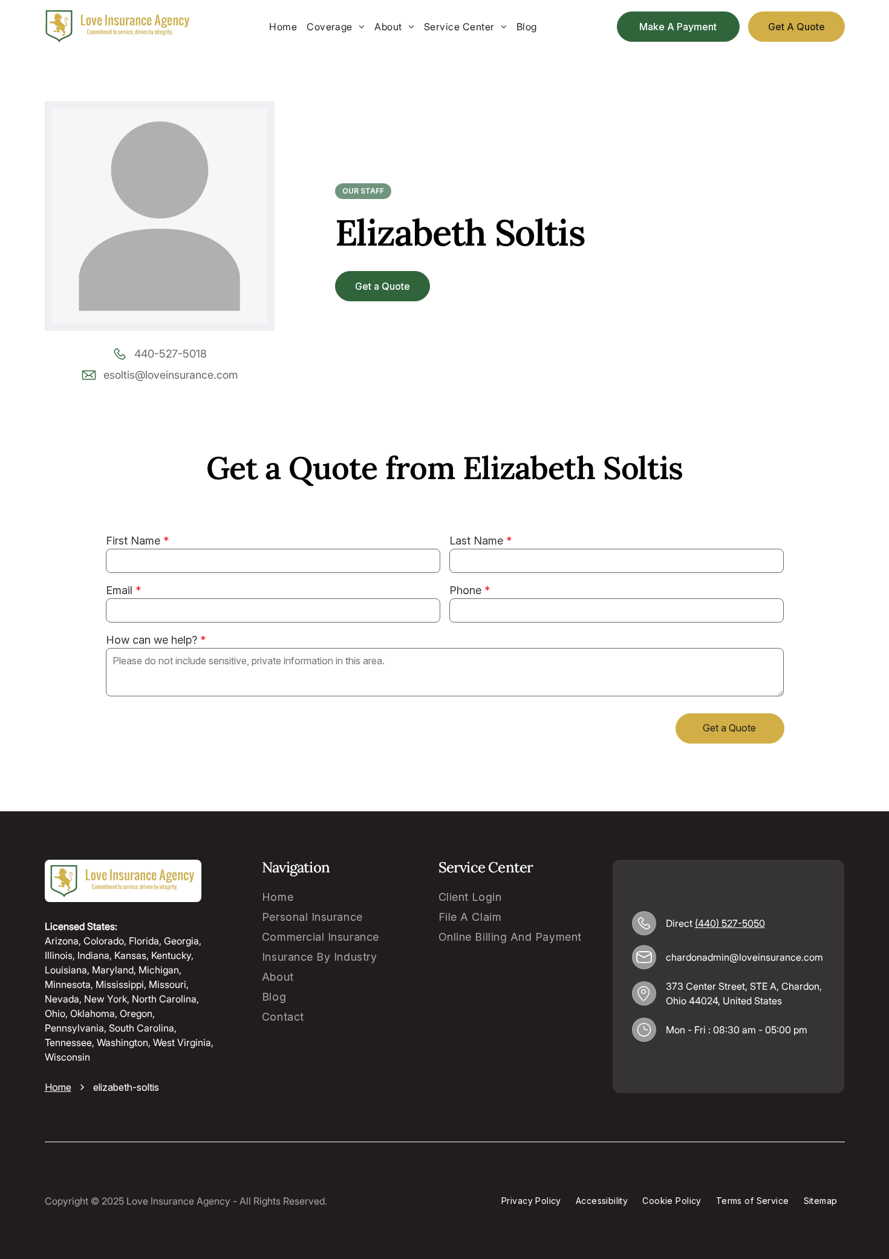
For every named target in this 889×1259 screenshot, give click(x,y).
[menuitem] (283, 27)
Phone (465, 590)
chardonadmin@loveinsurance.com (744, 957)
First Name (133, 540)
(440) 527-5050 (730, 923)
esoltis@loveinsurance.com (170, 374)
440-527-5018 (170, 353)
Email (119, 590)
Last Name (476, 540)
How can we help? (151, 639)
